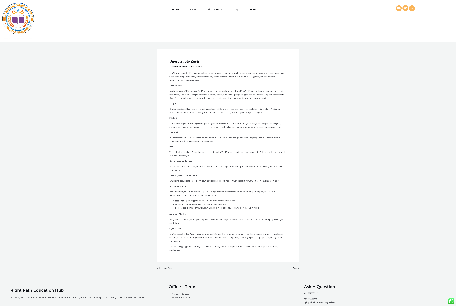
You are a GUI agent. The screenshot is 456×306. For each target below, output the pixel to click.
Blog (235, 9)
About (193, 9)
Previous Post (164, 268)
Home (175, 9)
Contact (253, 9)
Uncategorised (177, 66)
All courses (213, 9)
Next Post (293, 268)
